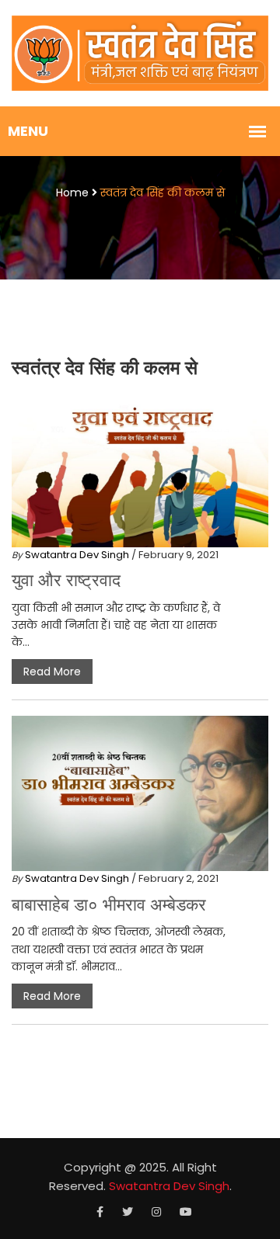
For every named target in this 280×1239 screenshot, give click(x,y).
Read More (52, 671)
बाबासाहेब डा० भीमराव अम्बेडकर (109, 904)
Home (72, 192)
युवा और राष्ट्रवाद (66, 580)
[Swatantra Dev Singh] (140, 53)
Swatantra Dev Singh (77, 554)
